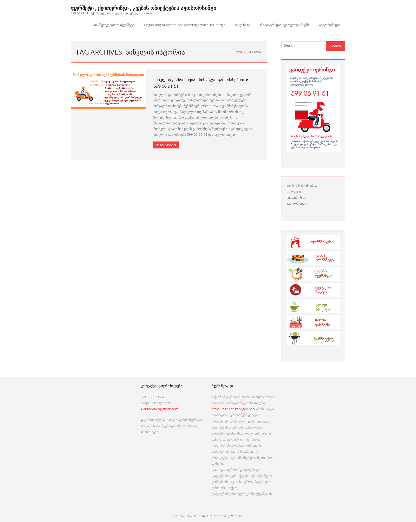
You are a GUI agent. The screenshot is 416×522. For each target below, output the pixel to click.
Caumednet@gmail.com (159, 409)
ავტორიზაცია (329, 25)
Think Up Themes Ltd (199, 516)
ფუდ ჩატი (242, 25)
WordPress (237, 516)
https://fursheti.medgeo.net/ (233, 409)
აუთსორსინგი (297, 203)
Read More (164, 145)
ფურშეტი (293, 191)
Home (238, 51)
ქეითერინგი (296, 197)
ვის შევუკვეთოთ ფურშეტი (114, 25)
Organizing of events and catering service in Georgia (184, 25)
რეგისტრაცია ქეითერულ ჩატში (285, 25)
